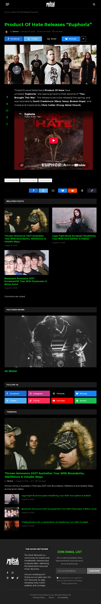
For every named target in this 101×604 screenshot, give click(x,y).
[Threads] (7, 117)
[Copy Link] (7, 124)
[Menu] (7, 4)
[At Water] (51, 341)
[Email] (7, 110)
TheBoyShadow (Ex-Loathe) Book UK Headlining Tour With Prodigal (54, 522)
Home (6, 12)
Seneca (16, 31)
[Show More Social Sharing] (83, 38)
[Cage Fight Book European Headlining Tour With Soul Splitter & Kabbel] (74, 220)
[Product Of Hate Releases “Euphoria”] (50, 64)
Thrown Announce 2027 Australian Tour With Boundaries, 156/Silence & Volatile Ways (25, 239)
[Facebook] (7, 97)
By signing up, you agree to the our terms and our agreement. (69, 580)
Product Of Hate (28, 180)
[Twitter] (7, 103)
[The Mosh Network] (50, 4)
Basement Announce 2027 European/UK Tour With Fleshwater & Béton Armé (25, 281)
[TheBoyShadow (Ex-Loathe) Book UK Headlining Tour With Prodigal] (12, 526)
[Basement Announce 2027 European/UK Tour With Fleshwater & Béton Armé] (26, 262)
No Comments (45, 31)
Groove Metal (12, 180)
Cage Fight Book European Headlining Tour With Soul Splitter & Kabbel (74, 237)
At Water (11, 371)
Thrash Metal (45, 180)
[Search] (93, 4)
